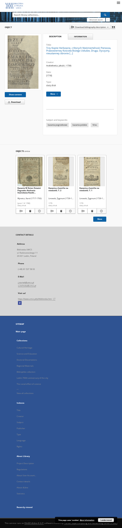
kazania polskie (80, 125)
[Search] (105, 14)
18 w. (94, 125)
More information (87, 520)
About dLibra (22, 487)
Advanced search (96, 20)
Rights (19, 446)
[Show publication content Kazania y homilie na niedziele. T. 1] (92, 211)
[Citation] (113, 27)
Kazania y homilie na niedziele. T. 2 (58, 189)
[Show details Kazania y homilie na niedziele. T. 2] (70, 211)
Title (19, 410)
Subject (20, 422)
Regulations (22, 469)
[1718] (49, 75)
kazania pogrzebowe (57, 125)
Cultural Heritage (24, 347)
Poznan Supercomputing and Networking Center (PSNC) (90, 523)
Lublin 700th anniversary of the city (32, 378)
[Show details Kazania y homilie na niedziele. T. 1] (101, 211)
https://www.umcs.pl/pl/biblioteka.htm (35, 299)
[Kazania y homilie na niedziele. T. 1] (92, 171)
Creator (20, 416)
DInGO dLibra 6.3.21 (34, 523)
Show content (15, 94)
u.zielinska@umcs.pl (27, 285)
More (99, 219)
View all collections (25, 393)
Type (19, 434)
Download (16, 102)
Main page (21, 331)
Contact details (23, 481)
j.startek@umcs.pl (26, 282)
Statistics (21, 493)
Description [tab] (55, 36)
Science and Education (27, 353)
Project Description (25, 463)
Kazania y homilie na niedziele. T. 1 (89, 189)
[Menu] (118, 2)
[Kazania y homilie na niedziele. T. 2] (61, 171)
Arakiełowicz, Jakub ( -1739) (58, 65)
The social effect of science (29, 384)
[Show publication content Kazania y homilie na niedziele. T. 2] (61, 211)
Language (21, 440)
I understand (106, 520)
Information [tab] (80, 36)
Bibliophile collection (26, 372)
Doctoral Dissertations (27, 359)
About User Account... (26, 475)
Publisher (21, 428)
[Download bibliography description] (20, 211)
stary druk (51, 85)
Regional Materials (25, 366)
